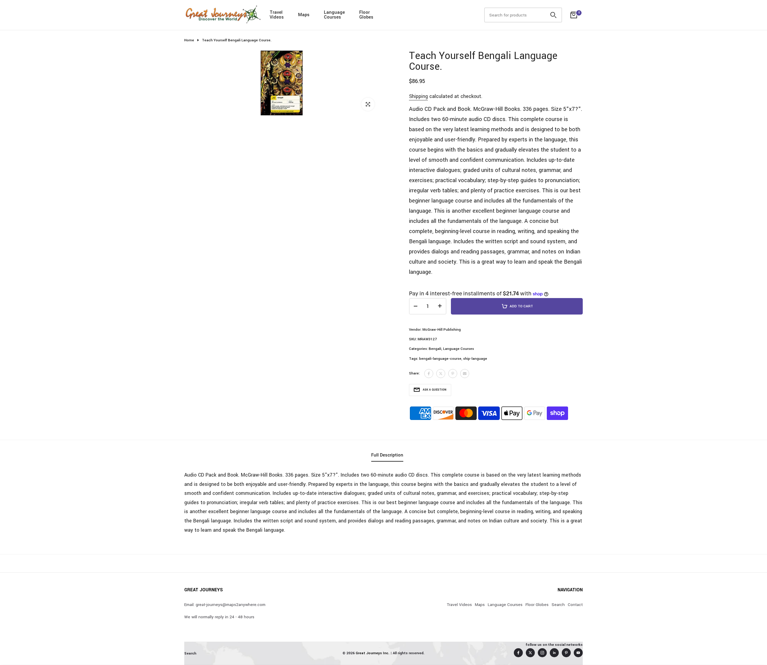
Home (189, 40)
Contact (575, 604)
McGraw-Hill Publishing (441, 329)
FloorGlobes (366, 14)
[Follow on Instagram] (542, 652)
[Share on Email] (464, 373)
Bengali (435, 348)
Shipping (418, 96)
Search (558, 604)
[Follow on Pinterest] (566, 652)
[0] (573, 15)
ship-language (475, 358)
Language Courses (458, 348)
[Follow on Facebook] (518, 652)
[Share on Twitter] (440, 373)
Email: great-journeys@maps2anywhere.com (224, 604)
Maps (303, 15)
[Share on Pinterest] (452, 373)
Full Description (387, 455)
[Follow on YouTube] (578, 652)
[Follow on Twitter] (530, 652)
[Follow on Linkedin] (554, 652)
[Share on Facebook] (428, 373)
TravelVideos (277, 14)
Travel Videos (459, 604)
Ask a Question (434, 390)
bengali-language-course (440, 358)
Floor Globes (537, 604)
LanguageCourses (334, 14)
